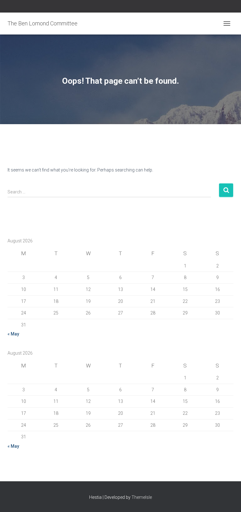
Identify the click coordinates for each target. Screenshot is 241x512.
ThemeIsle (141, 497)
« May (13, 333)
